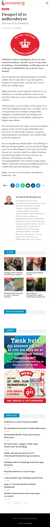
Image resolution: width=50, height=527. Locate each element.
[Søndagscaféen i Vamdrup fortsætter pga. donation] (14, 264)
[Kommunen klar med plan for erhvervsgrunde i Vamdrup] (14, 284)
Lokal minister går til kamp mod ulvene (23, 478)
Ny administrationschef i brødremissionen (25, 428)
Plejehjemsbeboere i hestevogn (19, 471)
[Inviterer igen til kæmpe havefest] (36, 264)
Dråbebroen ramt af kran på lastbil (20, 422)
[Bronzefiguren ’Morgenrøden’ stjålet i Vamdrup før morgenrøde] (36, 284)
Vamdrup (5, 9)
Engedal (29, 523)
